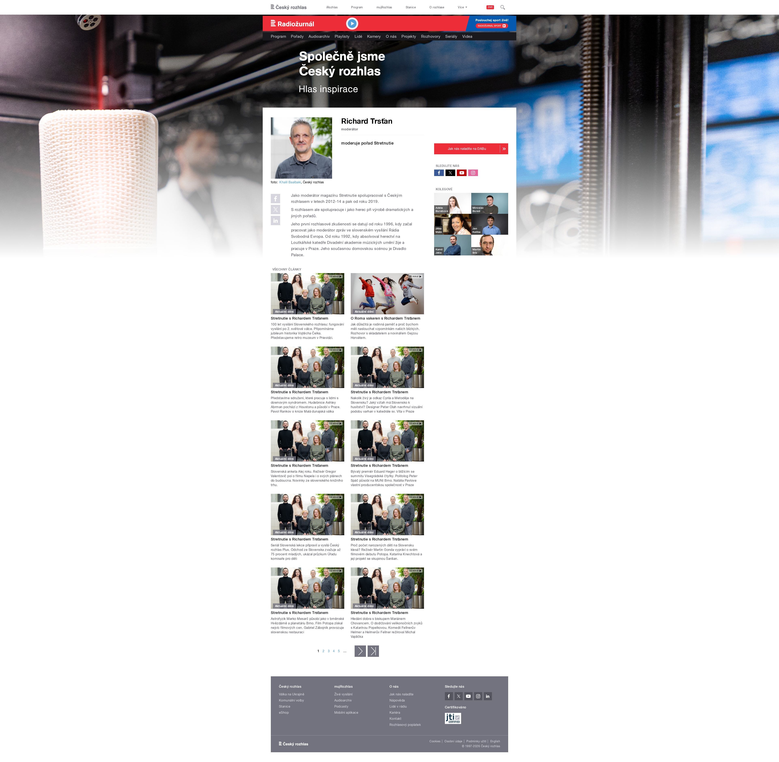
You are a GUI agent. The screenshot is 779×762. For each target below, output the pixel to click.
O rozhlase (436, 7)
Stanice (411, 7)
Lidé (358, 36)
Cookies (434, 741)
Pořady (297, 36)
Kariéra (395, 712)
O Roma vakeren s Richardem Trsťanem (386, 318)
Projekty (408, 36)
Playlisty (342, 36)
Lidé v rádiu (398, 706)
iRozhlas (332, 7)
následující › (360, 651)
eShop (284, 712)
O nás (391, 36)
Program (357, 7)
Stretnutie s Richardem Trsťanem (299, 318)
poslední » (373, 651)
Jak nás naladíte (402, 694)
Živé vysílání (343, 694)
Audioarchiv (319, 36)
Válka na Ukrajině (291, 694)
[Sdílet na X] (275, 209)
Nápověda (397, 700)
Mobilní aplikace (346, 712)
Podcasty (341, 706)
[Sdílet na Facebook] (275, 198)
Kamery (374, 36)
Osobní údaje (453, 741)
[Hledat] (502, 7)
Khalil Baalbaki (290, 182)
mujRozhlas (384, 7)
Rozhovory (430, 36)
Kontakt (395, 719)
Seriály (451, 36)
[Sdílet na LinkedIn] (275, 220)
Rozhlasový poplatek (405, 725)
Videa (467, 36)
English (495, 741)
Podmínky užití (476, 741)
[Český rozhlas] (289, 7)
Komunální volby (291, 700)
